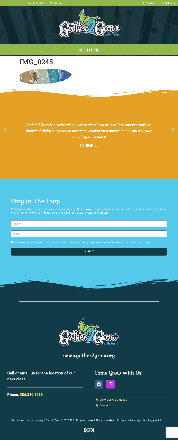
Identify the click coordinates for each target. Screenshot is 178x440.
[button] (89, 49)
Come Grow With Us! (119, 373)
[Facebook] (99, 384)
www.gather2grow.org (89, 355)
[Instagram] (110, 384)
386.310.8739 (31, 394)
